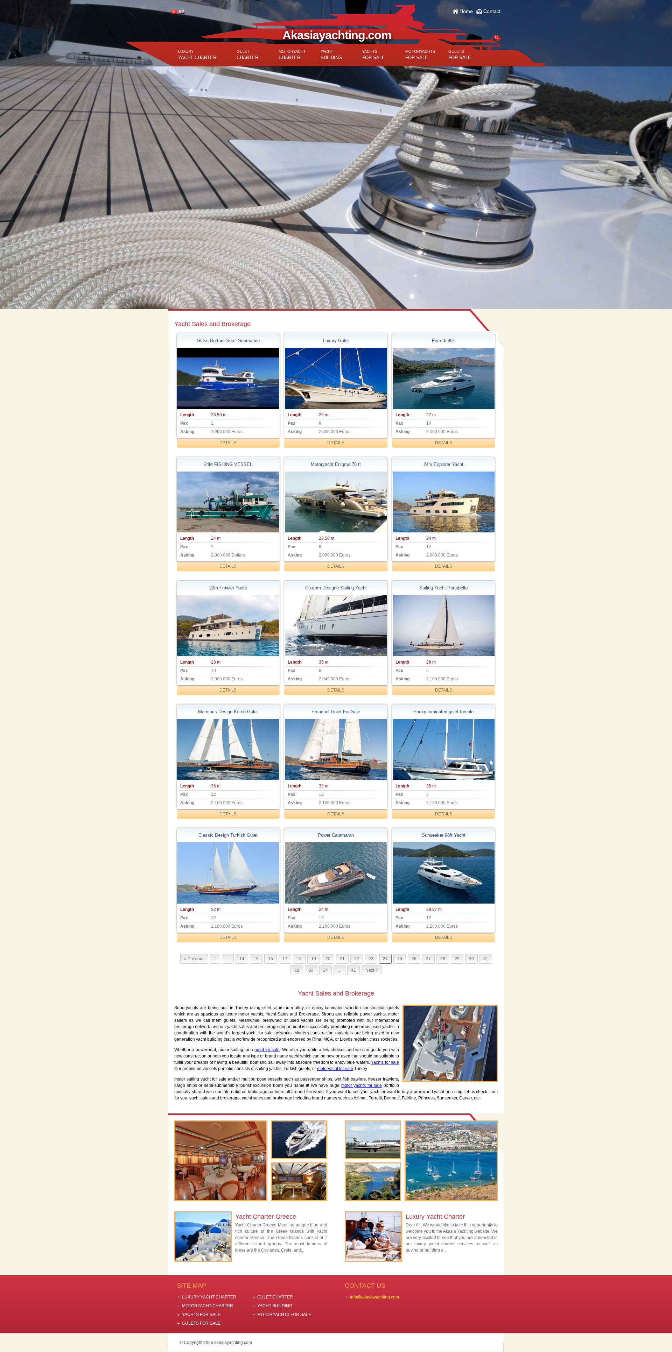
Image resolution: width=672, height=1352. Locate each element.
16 (270, 958)
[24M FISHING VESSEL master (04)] (228, 502)
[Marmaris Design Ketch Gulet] (228, 749)
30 (471, 958)
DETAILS (228, 442)
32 (296, 970)
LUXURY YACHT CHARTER (209, 1297)
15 (256, 958)
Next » (371, 970)
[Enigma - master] (335, 502)
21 (342, 958)
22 (356, 958)
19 (313, 958)
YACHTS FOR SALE (201, 1314)
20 (328, 958)
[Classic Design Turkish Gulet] (228, 873)
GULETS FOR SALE (201, 1323)
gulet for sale (267, 1049)
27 (428, 958)
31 (485, 958)
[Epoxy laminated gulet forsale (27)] (443, 749)
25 (399, 958)
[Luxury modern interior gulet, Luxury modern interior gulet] (335, 378)
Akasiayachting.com (336, 35)
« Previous (194, 958)
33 (311, 970)
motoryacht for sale (335, 1068)
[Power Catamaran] (335, 873)
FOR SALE (373, 54)
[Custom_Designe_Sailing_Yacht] (335, 625)
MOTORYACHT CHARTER (207, 1305)
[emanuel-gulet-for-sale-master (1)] (335, 749)
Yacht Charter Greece (265, 1216)
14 (241, 958)
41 (353, 970)
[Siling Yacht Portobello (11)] (443, 625)
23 (371, 958)
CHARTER (247, 54)
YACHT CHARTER (197, 54)
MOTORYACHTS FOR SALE (284, 1314)
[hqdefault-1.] (228, 378)
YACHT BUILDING (274, 1305)
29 (457, 958)
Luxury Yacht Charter (435, 1216)
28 (442, 958)
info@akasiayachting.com (374, 1297)
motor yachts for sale (361, 1085)
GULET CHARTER (275, 1297)
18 (299, 958)
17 (284, 958)
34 (325, 970)
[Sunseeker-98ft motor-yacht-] (443, 873)
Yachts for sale (385, 1062)
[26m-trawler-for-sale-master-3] (228, 625)
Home (466, 11)
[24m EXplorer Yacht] (443, 502)
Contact (491, 11)
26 (414, 958)
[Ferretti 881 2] (443, 378)
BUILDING (331, 54)
